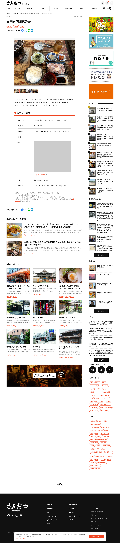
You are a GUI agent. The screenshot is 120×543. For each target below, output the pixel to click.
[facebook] (8, 515)
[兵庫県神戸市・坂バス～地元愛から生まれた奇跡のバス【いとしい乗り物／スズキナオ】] (101, 173)
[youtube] (21, 515)
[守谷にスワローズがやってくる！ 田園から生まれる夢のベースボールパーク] (101, 182)
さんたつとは (94, 505)
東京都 (14, 13)
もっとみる (101, 255)
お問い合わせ (94, 528)
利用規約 (93, 522)
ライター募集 (94, 508)
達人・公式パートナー (75, 516)
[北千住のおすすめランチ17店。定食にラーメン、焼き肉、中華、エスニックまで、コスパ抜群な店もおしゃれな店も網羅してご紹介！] (44, 230)
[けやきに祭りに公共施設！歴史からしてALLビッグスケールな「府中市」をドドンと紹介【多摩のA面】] (101, 119)
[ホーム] (9, 8)
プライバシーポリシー (97, 525)
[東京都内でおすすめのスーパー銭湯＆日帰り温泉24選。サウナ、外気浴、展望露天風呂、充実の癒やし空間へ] (101, 155)
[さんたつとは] (44, 376)
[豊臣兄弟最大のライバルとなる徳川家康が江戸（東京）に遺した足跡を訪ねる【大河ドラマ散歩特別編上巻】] (101, 137)
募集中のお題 (73, 505)
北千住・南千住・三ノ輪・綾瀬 (26, 13)
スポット (71, 512)
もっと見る (101, 360)
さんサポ (71, 508)
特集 (48, 512)
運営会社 (93, 515)
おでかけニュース (52, 520)
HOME (8, 13)
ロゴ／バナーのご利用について (99, 518)
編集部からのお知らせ (97, 511)
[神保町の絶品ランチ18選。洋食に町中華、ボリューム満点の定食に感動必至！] (101, 191)
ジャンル (49, 524)
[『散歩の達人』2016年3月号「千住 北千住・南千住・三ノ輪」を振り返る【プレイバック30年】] (101, 128)
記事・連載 (50, 508)
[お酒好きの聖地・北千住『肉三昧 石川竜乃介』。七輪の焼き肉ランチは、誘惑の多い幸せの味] (44, 248)
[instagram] (17, 515)
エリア (71, 520)
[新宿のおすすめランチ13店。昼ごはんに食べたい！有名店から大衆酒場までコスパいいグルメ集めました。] (101, 164)
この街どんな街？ (52, 516)
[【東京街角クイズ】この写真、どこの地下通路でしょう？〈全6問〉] (101, 110)
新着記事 (49, 505)
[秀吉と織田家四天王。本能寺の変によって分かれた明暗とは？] (101, 146)
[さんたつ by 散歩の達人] (19, 3)
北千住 (37, 13)
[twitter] (12, 515)
